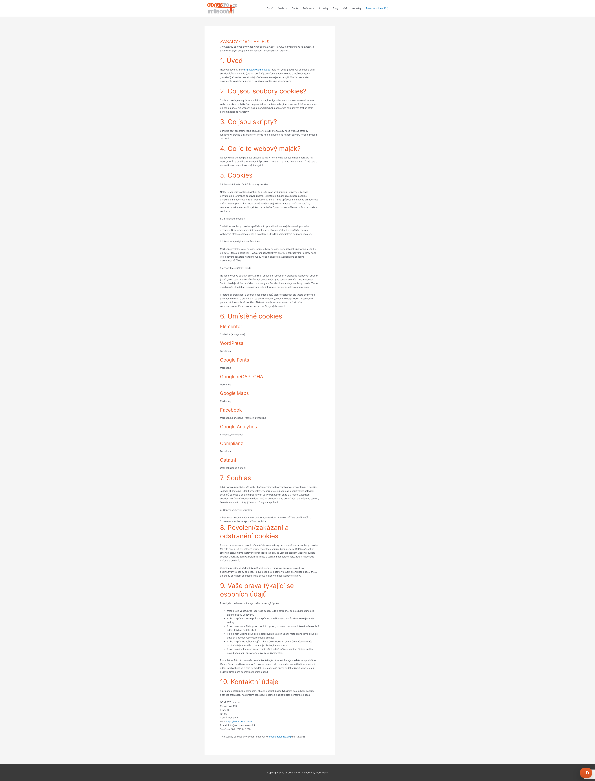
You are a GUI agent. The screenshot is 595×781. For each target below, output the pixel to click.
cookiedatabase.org (280, 736)
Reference (308, 8)
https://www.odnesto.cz (257, 69)
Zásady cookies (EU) (377, 8)
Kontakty (356, 8)
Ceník (295, 8)
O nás (281, 8)
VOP (345, 8)
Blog (335, 8)
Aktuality (323, 8)
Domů (270, 8)
